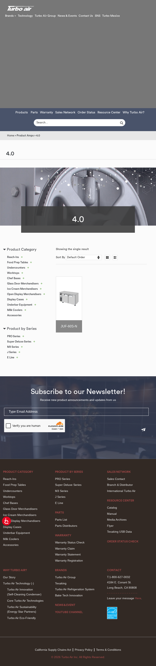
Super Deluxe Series (19, 341)
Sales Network (65, 112)
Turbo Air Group (45, 15)
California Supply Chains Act (53, 649)
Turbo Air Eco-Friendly (21, 618)
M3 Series (13, 347)
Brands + (10, 15)
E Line (10, 357)
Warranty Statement (68, 554)
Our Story (9, 577)
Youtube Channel (69, 612)
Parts (34, 112)
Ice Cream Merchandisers (22, 288)
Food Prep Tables (17, 262)
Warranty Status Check (69, 542)
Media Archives (117, 519)
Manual (112, 513)
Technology (25, 15)
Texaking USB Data (119, 531)
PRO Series (13, 336)
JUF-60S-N (69, 326)
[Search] (122, 123)
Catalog (112, 507)
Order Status (86, 112)
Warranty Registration (69, 560)
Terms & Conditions (108, 649)
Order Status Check (123, 541)
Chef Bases (14, 278)
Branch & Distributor (120, 484)
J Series (11, 352)
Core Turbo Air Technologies (25, 600)
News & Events (67, 15)
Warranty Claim (65, 548)
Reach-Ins (13, 257)
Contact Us (86, 15)
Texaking (60, 583)
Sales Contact (116, 479)
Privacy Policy (83, 649)
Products (21, 112)
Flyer (110, 525)
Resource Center (109, 112)
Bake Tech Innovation (69, 595)
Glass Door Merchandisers (23, 283)
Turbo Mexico (111, 15)
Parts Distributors (66, 525)
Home (10, 135)
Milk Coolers (14, 310)
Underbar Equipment (19, 304)
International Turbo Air (121, 491)
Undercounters (16, 267)
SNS (97, 15)
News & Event (65, 605)
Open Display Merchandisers (24, 294)
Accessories (14, 315)
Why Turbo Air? (133, 112)
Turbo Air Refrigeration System (74, 589)
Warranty (46, 112)
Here (138, 598)
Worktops (13, 273)
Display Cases (15, 299)
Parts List (61, 519)
